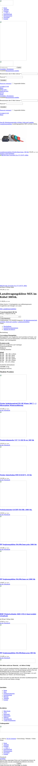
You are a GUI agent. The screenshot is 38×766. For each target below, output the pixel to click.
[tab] (21, 326)
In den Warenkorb (5, 318)
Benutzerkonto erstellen (12, 70)
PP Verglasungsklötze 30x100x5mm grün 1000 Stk (18, 544)
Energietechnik (8, 695)
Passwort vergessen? (5, 83)
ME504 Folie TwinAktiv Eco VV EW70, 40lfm (13, 285)
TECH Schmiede (11, 738)
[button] (5, 410)
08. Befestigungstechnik (10, 122)
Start (1, 122)
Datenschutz (7, 715)
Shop (5, 692)
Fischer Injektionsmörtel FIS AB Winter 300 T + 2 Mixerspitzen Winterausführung (18, 404)
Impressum (7, 714)
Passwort (3, 77)
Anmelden (3, 80)
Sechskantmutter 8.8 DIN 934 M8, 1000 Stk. (16, 510)
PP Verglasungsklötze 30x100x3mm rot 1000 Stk (17, 579)
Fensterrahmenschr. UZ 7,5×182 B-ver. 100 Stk (17, 440)
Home (5, 690)
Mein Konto (7, 711)
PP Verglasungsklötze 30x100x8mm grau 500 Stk (18, 653)
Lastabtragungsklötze (6, 124)
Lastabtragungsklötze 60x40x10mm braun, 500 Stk (14, 152)
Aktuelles (6, 698)
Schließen (2, 758)
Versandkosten (8, 719)
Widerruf (6, 717)
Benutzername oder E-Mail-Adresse (10, 74)
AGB (5, 712)
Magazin (6, 696)
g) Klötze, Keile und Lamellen (25, 122)
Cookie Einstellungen (10, 720)
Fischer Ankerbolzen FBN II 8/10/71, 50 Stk (16, 475)
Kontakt (6, 700)
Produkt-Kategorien (9, 693)
